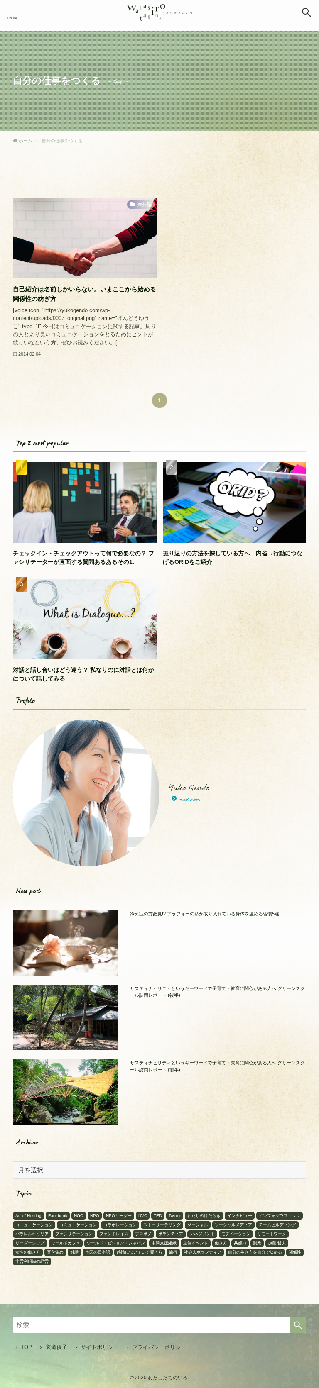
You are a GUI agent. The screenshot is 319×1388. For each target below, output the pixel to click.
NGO (78, 1215)
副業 (257, 1243)
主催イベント (195, 1243)
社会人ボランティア (202, 1252)
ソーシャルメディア (233, 1224)
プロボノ (143, 1234)
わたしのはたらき (204, 1215)
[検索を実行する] (298, 1325)
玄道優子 (56, 1347)
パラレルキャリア (32, 1234)
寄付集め (55, 1252)
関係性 (295, 1252)
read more (190, 799)
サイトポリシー (99, 1347)
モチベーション (235, 1234)
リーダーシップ (29, 1243)
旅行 (173, 1252)
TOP (26, 1347)
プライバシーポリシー (159, 1347)
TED (158, 1215)
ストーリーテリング (162, 1224)
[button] (306, 12)
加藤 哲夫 (277, 1243)
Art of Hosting (28, 1215)
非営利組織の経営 (32, 1261)
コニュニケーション (34, 1224)
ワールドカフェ (65, 1243)
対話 (74, 1252)
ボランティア (170, 1234)
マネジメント (202, 1234)
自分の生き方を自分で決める (255, 1252)
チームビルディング (277, 1224)
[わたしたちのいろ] (159, 12)
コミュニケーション (78, 1224)
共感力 (240, 1243)
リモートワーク (271, 1234)
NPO (94, 1215)
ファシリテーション (74, 1234)
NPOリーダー (119, 1215)
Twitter (175, 1215)
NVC (142, 1215)
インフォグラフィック (279, 1215)
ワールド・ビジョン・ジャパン (116, 1243)
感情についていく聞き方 (139, 1252)
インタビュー (239, 1215)
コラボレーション (120, 1224)
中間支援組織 (164, 1243)
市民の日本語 (97, 1252)
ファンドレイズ (113, 1234)
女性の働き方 (27, 1252)
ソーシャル (197, 1224)
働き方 (221, 1243)
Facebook (57, 1215)
